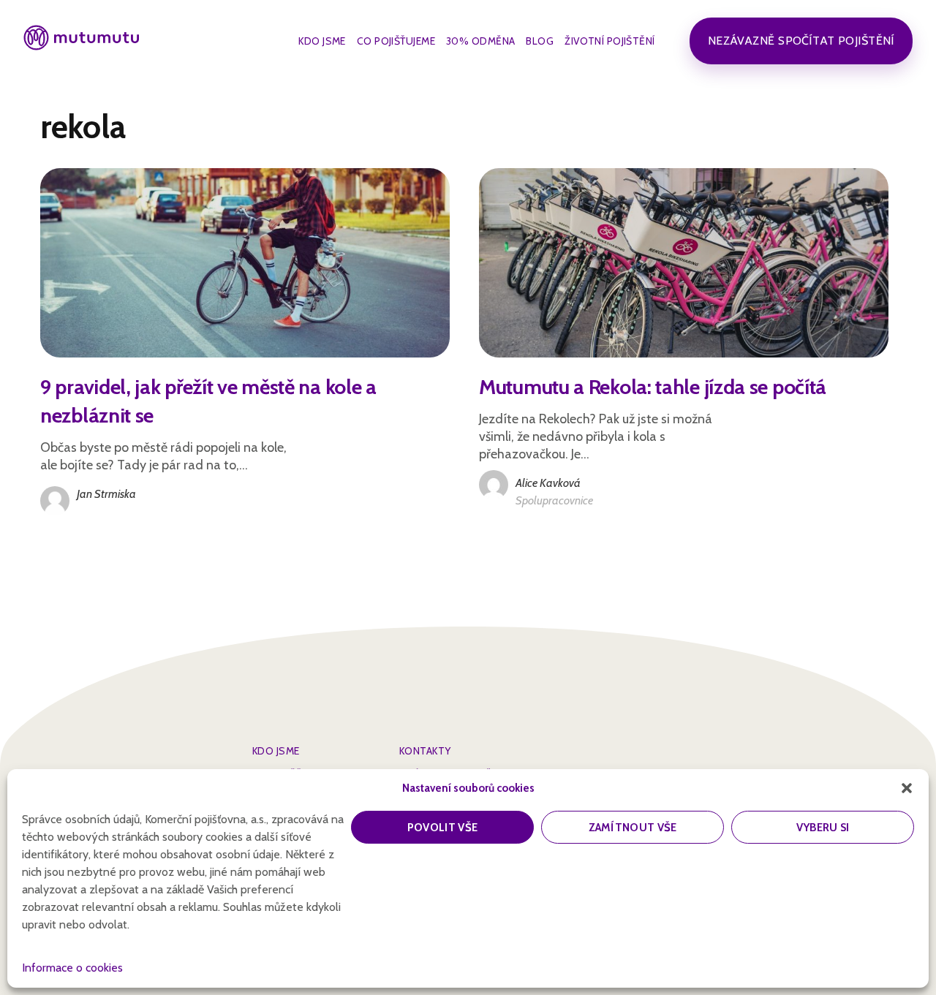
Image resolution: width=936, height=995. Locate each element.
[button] (906, 788)
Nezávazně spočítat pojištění (801, 41)
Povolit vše (442, 827)
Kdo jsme (276, 751)
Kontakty (425, 751)
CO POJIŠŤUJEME (396, 41)
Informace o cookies (72, 968)
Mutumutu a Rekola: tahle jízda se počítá (652, 386)
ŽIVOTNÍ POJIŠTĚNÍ (609, 41)
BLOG (540, 41)
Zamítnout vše (633, 827)
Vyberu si (823, 827)
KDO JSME (322, 41)
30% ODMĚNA (480, 41)
